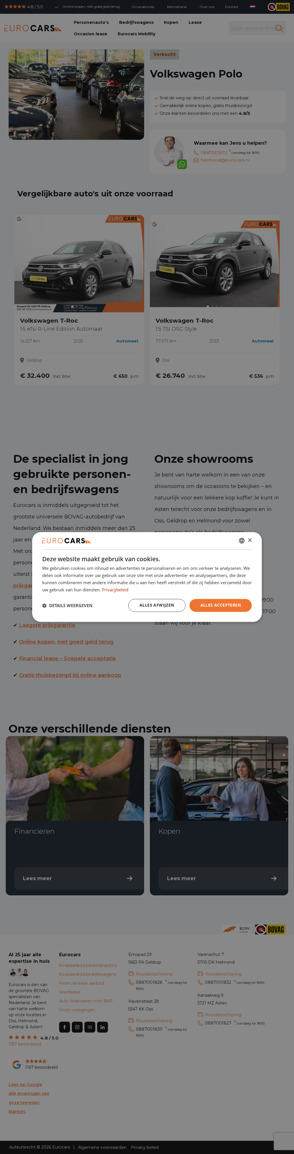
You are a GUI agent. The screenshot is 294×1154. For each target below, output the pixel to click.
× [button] (249, 540)
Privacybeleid (115, 590)
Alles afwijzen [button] (157, 605)
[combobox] (242, 540)
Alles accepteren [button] (220, 605)
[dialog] (147, 577)
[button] (67, 605)
